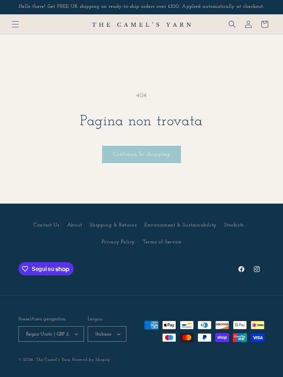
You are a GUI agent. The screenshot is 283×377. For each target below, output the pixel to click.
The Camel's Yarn (53, 360)
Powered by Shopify (91, 360)
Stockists (234, 225)
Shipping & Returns (113, 225)
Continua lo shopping (141, 154)
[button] (15, 24)
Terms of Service (162, 242)
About (74, 225)
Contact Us (46, 225)
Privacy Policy (118, 242)
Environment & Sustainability (180, 225)
